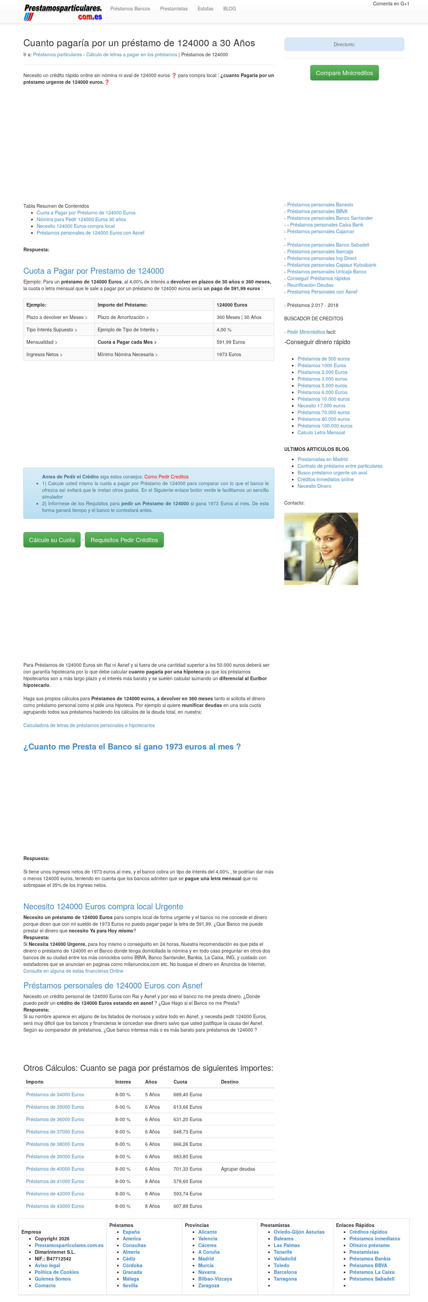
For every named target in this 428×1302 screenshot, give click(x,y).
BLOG (229, 8)
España (131, 1231)
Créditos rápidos (368, 1231)
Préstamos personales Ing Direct (321, 258)
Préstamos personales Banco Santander (330, 217)
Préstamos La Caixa (372, 1271)
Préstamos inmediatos (374, 1238)
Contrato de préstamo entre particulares (340, 465)
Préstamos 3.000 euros (322, 378)
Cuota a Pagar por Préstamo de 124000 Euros (86, 212)
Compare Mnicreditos (344, 72)
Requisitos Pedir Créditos (124, 539)
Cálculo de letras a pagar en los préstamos (131, 54)
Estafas (205, 8)
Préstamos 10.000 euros (324, 398)
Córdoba (132, 1265)
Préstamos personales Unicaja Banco (326, 271)
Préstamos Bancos (130, 8)
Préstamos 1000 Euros (322, 365)
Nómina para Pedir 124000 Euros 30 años (81, 219)
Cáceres (207, 1245)
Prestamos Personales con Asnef (322, 291)
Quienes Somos (53, 1278)
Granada (132, 1271)
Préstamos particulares (57, 54)
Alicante (207, 1231)
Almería (131, 1251)
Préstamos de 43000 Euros (55, 1205)
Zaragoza (208, 1285)
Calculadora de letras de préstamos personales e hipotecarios (89, 725)
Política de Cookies (57, 1271)
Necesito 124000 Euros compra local (76, 225)
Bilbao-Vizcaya (215, 1278)
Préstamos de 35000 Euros (55, 1106)
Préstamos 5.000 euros (322, 385)
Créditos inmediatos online (326, 479)
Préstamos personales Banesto (320, 204)
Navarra (207, 1271)
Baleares (284, 1238)
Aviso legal (47, 1265)
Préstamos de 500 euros (324, 358)
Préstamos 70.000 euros (324, 412)
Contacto (45, 1285)
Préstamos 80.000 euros (324, 418)
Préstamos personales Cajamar (320, 231)
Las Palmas (287, 1245)
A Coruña (209, 1251)
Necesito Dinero (314, 485)
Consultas (134, 1245)
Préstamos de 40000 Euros (55, 1168)
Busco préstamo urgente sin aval (332, 472)
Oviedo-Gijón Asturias (299, 1231)
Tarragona (285, 1278)
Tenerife (283, 1251)
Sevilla (130, 1285)
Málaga (131, 1278)
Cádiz (129, 1258)
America (132, 1238)
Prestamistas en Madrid (323, 459)
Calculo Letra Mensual (321, 432)
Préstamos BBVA (368, 1265)
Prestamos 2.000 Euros (322, 372)
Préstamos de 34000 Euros (55, 1094)
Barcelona (285, 1271)
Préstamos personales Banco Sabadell (328, 244)
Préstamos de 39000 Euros (55, 1156)
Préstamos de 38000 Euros (55, 1144)
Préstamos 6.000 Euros (322, 392)
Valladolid (285, 1258)
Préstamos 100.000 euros (325, 425)
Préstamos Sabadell (372, 1278)
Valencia (207, 1238)
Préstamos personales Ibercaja (320, 251)
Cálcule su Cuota (52, 539)
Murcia (206, 1265)
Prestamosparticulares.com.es (69, 1245)
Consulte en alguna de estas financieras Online (73, 970)
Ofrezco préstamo (369, 1245)
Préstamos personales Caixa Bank (326, 224)
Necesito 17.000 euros (321, 405)
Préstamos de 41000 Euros (55, 1181)
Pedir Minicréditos (306, 331)
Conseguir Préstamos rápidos (318, 278)
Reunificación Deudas (310, 284)
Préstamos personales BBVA (317, 211)
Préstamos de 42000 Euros (55, 1193)
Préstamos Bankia (370, 1258)
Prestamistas (174, 8)
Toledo (282, 1265)
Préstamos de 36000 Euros (55, 1119)
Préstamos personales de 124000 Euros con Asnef (90, 232)
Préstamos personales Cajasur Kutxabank (331, 264)
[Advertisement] (148, 142)
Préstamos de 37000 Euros (55, 1131)
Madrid (206, 1258)
